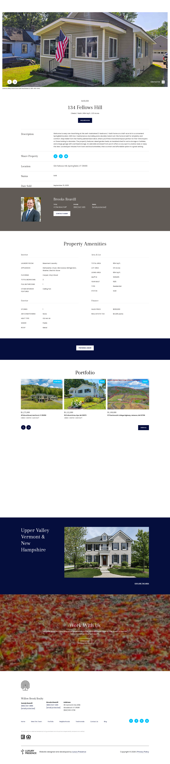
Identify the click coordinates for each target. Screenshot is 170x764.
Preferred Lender (85, 348)
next (15, 82)
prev (9, 82)
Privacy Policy (143, 752)
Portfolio (51, 722)
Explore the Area (142, 583)
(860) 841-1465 (79, 207)
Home (23, 722)
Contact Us (94, 722)
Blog (105, 722)
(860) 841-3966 (27, 706)
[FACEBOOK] (136, 721)
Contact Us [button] (85, 641)
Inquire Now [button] (85, 120)
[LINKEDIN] (142, 721)
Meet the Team (36, 722)
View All (143, 428)
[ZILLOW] (147, 721)
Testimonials (80, 722)
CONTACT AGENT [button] (62, 214)
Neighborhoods (64, 722)
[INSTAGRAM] (131, 721)
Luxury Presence (79, 752)
